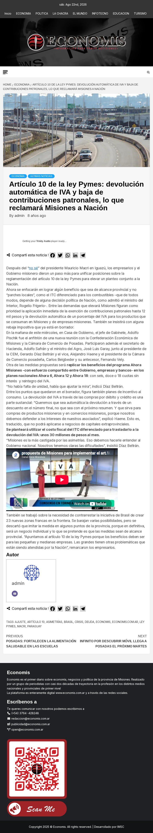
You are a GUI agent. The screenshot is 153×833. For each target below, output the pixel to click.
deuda (89, 622)
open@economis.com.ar (27, 729)
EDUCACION (121, 13)
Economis (103, 622)
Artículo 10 (36, 622)
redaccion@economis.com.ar (30, 718)
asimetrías (54, 622)
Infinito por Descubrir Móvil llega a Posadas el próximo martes (113, 641)
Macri (21, 626)
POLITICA (42, 13)
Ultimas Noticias (41, 176)
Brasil (68, 622)
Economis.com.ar (125, 622)
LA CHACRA (60, 13)
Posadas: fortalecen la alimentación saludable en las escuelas (41, 641)
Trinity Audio (43, 241)
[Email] (15, 594)
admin (20, 215)
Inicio (8, 13)
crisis (79, 622)
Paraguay (34, 626)
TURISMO (140, 13)
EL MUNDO (80, 13)
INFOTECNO (100, 13)
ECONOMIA (23, 13)
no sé (33, 268)
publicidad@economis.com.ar (30, 724)
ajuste (20, 622)
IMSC (120, 826)
